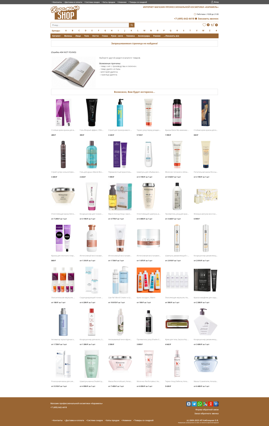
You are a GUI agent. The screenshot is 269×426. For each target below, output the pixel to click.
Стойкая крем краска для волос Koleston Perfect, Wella (216, 130)
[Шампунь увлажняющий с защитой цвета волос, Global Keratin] (177, 238)
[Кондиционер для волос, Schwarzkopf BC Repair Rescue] (92, 322)
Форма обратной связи (207, 409)
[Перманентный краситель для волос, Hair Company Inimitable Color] (120, 154)
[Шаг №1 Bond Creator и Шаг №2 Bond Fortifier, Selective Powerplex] (120, 280)
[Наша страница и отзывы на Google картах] (205, 405)
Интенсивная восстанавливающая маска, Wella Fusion (160, 255)
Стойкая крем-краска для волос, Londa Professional (73, 130)
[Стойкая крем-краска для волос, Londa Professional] (63, 113)
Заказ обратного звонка (206, 413)
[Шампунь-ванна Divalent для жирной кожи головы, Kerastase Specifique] (92, 364)
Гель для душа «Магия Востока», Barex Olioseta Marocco (103, 172)
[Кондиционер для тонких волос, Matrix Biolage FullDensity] (92, 196)
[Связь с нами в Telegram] (194, 405)
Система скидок (92, 2)
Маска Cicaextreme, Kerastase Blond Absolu (212, 381)
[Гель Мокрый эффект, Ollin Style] (92, 113)
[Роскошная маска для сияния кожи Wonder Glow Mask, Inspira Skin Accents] (63, 364)
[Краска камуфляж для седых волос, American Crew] (206, 280)
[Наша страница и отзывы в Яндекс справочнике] (210, 405)
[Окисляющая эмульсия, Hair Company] (177, 280)
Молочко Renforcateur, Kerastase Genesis (154, 381)
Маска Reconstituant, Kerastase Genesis (124, 381)
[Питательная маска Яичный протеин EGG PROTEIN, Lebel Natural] (206, 154)
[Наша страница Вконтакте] (188, 405)
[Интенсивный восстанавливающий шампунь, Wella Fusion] (92, 238)
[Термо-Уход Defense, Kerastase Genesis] (177, 364)
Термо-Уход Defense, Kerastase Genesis (181, 381)
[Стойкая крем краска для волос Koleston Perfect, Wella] (206, 113)
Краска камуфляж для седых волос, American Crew (215, 297)
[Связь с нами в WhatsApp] (199, 405)
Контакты (57, 2)
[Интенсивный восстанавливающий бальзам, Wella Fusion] (120, 238)
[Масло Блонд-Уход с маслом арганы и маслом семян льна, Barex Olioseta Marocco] (120, 196)
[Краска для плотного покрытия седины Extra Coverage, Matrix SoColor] (63, 238)
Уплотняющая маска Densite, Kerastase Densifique (72, 214)
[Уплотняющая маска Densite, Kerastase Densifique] (63, 196)
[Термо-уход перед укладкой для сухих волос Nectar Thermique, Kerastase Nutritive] (149, 113)
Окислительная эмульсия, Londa (65, 297)
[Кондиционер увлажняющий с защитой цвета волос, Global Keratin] (206, 238)
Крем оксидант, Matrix (146, 297)
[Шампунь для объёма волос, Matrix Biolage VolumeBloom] (149, 154)
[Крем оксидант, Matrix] (149, 280)
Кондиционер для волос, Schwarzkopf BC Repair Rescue (103, 339)
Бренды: (56, 30)
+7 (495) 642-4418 (184, 18)
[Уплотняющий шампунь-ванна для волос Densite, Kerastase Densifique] (149, 196)
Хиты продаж (109, 2)
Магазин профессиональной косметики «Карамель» (76, 403)
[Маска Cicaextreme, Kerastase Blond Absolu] (206, 364)
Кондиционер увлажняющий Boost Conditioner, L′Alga (217, 339)
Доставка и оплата (73, 2)
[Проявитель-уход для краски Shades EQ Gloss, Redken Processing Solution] (177, 196)
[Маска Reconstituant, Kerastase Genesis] (120, 364)
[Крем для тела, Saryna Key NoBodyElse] (177, 322)
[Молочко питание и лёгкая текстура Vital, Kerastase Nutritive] (177, 154)
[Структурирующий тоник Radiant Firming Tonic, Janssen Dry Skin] (92, 280)
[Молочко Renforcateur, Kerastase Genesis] (149, 364)
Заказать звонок (208, 18)
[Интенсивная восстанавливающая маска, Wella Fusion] (149, 238)
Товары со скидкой (138, 2)
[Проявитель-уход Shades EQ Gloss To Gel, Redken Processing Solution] (149, 322)
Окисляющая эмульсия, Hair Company (181, 297)
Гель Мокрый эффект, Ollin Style (93, 130)
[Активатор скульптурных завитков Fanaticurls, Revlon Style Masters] (63, 322)
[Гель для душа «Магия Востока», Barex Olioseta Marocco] (92, 154)
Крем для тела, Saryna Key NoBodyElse (181, 339)
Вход (216, 2)
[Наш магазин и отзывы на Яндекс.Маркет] (216, 405)
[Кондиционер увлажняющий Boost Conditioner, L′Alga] (206, 322)
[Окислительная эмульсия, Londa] (63, 280)
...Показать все (171, 35)
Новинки (122, 2)
